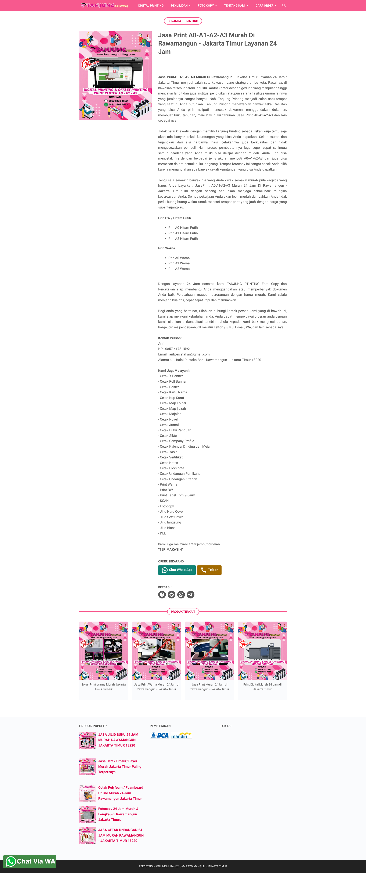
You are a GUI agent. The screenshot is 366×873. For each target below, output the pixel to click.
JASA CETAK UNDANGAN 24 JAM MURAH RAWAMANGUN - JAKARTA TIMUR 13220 (121, 835)
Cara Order (264, 5)
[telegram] (190, 594)
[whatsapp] (181, 594)
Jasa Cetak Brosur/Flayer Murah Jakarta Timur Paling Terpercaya (119, 766)
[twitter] (171, 594)
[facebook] (162, 594)
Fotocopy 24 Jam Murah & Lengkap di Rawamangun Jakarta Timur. (118, 814)
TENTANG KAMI (234, 5)
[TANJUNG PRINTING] (104, 5)
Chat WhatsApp (180, 570)
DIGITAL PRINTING (151, 5)
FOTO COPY (206, 5)
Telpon (212, 570)
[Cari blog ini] (284, 5)
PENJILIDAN (179, 5)
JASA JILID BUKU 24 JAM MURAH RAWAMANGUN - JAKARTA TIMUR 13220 (118, 740)
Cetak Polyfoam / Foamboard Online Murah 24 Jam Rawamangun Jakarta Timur (120, 793)
